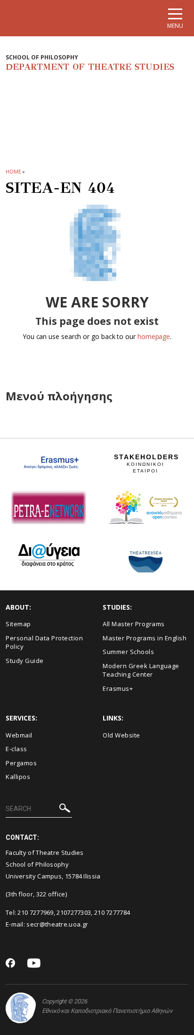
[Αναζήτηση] (65, 809)
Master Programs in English (144, 638)
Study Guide (25, 660)
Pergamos (21, 763)
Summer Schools (128, 651)
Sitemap (18, 624)
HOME (13, 171)
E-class (16, 749)
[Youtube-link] (34, 963)
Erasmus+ (118, 688)
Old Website (121, 735)
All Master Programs (134, 624)
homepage (153, 336)
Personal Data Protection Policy (44, 642)
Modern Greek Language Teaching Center (141, 670)
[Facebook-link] (11, 964)
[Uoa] (21, 1008)
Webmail (19, 735)
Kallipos (18, 776)
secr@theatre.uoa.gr (57, 924)
